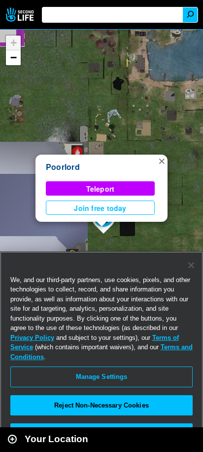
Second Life (21, 14)
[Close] (191, 265)
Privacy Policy (32, 337)
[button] (162, 160)
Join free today (100, 208)
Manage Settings (102, 376)
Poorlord (63, 166)
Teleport (100, 189)
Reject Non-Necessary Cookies (101, 405)
